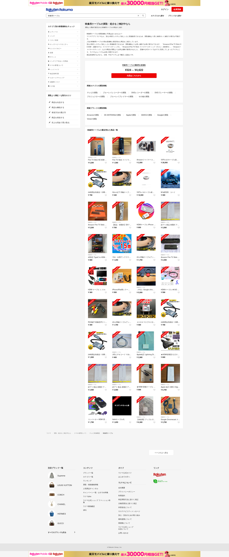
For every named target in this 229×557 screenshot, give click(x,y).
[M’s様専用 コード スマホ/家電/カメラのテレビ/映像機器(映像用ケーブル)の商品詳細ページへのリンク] (170, 178)
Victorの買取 (92, 118)
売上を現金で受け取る (60, 122)
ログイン (165, 9)
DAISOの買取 (146, 115)
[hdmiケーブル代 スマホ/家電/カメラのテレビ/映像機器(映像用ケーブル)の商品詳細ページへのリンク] (121, 405)
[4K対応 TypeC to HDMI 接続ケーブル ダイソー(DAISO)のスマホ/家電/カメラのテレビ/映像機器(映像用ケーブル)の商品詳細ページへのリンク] (97, 243)
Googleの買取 (162, 115)
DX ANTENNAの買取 (112, 115)
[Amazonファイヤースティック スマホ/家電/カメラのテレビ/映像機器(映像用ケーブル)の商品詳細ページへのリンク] (146, 146)
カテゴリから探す (157, 15)
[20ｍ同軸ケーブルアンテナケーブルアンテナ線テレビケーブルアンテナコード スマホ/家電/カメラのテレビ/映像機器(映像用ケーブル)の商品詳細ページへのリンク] (146, 243)
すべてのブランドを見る (57, 532)
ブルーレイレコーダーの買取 (114, 92)
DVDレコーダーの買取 (140, 92)
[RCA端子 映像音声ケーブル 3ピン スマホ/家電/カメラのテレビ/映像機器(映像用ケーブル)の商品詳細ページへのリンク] (97, 308)
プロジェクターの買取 (96, 96)
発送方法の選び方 (58, 112)
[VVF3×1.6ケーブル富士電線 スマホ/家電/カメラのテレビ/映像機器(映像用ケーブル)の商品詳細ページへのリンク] (146, 178)
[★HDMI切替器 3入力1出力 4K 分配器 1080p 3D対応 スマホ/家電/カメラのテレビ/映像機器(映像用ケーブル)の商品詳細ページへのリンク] (170, 340)
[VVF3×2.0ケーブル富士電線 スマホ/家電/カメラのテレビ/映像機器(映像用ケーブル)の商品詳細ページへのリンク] (170, 146)
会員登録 (177, 9)
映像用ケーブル (92, 157)
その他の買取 (144, 96)
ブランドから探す (175, 15)
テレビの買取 (92, 92)
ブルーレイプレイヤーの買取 (121, 96)
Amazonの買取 (93, 115)
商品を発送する (57, 117)
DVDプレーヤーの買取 (164, 92)
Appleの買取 (131, 115)
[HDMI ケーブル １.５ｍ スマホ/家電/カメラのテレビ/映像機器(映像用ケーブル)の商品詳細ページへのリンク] (97, 276)
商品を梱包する (57, 107)
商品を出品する (57, 102)
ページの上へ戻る (161, 452)
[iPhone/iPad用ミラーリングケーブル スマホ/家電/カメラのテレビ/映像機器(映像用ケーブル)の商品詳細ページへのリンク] (121, 276)
